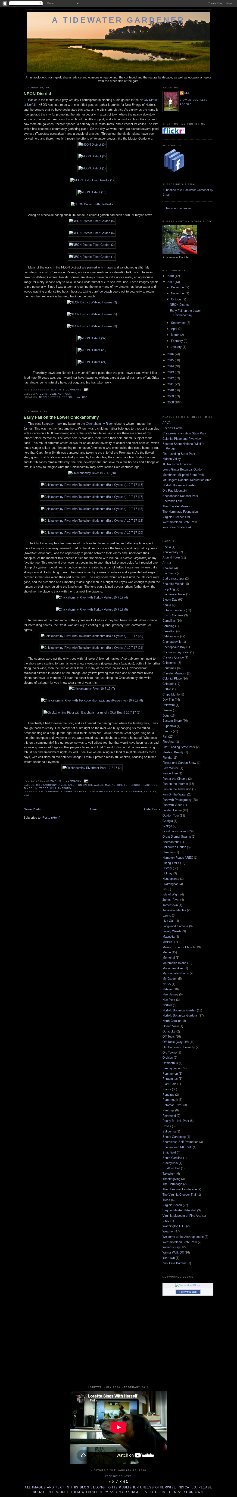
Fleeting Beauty (173, 752)
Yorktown (168, 1258)
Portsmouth (170, 1099)
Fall (71, 785)
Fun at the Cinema (174, 778)
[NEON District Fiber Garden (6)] (92, 233)
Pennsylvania (171, 1068)
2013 (171, 372)
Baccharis (169, 573)
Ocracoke (168, 1031)
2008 (171, 402)
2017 (171, 282)
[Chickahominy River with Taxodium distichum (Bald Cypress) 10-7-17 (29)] (92, 532)
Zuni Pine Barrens (174, 1263)
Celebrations (170, 636)
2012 (171, 378)
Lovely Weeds (171, 931)
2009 (171, 396)
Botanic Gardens (173, 610)
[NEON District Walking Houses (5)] (92, 314)
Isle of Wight (170, 894)
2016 (171, 354)
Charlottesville (171, 641)
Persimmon (170, 1073)
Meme (166, 952)
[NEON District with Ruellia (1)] (92, 180)
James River (170, 899)
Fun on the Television (176, 789)
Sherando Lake (172, 501)
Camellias (169, 620)
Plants (166, 1089)
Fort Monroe (170, 768)
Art (164, 562)
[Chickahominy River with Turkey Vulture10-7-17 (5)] (92, 609)
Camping (168, 626)
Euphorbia (169, 726)
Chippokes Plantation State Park (184, 433)
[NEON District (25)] (91, 350)
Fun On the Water (90, 785)
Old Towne (169, 1052)
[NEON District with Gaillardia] (92, 204)
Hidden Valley (171, 459)
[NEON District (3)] (92, 144)
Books (166, 605)
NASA (166, 984)
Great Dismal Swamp (176, 836)
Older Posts (152, 809)
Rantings (150, 785)
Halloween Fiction (174, 847)
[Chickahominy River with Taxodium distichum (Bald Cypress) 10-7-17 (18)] (92, 485)
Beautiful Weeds (173, 584)
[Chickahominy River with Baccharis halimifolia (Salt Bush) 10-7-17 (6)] (91, 712)
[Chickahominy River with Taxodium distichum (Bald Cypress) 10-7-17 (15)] (92, 509)
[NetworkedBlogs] (188, 1285)
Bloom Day (169, 599)
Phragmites (170, 1078)
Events (167, 731)
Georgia (167, 821)
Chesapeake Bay (173, 647)
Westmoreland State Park (179, 522)
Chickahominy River (99, 423)
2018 (171, 276)
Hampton (168, 852)
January (177, 347)
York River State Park (177, 527)
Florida (167, 757)
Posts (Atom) (51, 817)
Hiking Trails (170, 863)
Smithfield (169, 1152)
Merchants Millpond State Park (183, 475)
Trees (43, 788)
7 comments (72, 781)
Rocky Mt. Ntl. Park (175, 1121)
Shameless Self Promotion (180, 1142)
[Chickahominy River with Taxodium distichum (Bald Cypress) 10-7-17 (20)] (92, 636)
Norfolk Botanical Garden (179, 485)
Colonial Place (172, 678)
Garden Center (172, 810)
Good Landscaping (174, 831)
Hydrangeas (170, 884)
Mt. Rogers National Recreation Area (186, 480)
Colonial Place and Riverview (181, 438)
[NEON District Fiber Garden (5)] (92, 221)
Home (93, 809)
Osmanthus (170, 1063)
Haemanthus (170, 842)
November (178, 293)
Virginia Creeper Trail (176, 517)
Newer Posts (32, 809)
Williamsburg (60, 788)
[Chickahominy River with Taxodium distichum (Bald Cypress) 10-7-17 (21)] (92, 647)
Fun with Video (172, 805)
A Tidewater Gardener (118, 20)
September (179, 322)
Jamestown (170, 905)
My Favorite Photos (175, 973)
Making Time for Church (123, 785)
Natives (167, 989)
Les (187, 93)
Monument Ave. (173, 968)
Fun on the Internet (175, 784)
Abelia (166, 547)
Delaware (168, 705)
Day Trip (168, 699)
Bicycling (168, 589)
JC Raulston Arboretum (177, 464)
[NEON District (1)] (92, 168)
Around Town (46, 394)
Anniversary (170, 552)
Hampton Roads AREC (177, 857)
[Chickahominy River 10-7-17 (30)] (92, 473)
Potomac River (172, 1105)
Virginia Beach (172, 1205)
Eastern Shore (172, 720)
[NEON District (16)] (91, 192)
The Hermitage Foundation (180, 511)
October (177, 299)
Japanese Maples (174, 910)
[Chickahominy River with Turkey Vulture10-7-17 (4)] (92, 597)
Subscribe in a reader (176, 208)
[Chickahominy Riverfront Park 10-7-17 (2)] (92, 768)
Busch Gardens (172, 615)
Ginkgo (167, 826)
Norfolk (64, 394)
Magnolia (168, 936)
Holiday (167, 873)
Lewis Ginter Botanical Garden (182, 469)
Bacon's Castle (172, 428)
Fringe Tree (170, 773)
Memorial (168, 957)
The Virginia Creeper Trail (179, 1194)
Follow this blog (187, 1291)
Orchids (167, 1057)
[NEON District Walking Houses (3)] (92, 326)
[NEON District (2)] (92, 156)
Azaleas (167, 568)
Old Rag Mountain (174, 490)
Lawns (166, 915)
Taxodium (30, 788)
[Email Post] (85, 389)
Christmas (169, 668)
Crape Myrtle (171, 694)
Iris (164, 889)
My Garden (169, 978)
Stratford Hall (171, 1168)
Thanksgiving (171, 1179)
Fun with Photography (177, 800)
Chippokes (169, 662)
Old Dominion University (178, 1047)
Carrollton (168, 631)
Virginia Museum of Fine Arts (181, 1215)
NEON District (37, 93)
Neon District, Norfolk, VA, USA (63, 397)
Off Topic (168, 1036)
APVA (166, 422)
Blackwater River (173, 594)
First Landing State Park (178, 453)
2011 (171, 384)
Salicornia (169, 1131)
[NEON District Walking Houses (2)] (92, 302)
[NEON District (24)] (91, 362)
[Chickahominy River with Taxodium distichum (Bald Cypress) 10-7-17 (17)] (92, 497)
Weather (168, 1231)
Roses (166, 1126)
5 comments (72, 389)
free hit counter (118, 1476)
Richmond (169, 1115)
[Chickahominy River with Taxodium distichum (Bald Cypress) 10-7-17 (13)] (92, 520)
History (167, 868)
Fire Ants (168, 741)
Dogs (165, 715)
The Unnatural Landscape (179, 1189)
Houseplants (170, 878)
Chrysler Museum (174, 673)
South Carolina (172, 1158)
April (174, 329)
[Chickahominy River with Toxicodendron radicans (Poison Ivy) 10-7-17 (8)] (92, 700)
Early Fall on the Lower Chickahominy (61, 417)
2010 (171, 390)
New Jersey (170, 994)
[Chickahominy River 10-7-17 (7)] (92, 688)
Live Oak (168, 921)
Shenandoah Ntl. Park (177, 1147)
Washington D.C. (173, 1226)
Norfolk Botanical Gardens (180, 1015)
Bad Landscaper (173, 578)
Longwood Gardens (175, 926)
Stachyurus (170, 1163)
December (178, 287)
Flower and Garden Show (179, 762)
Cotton (166, 689)
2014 (171, 366)
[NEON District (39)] (91, 338)
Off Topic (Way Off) (175, 1042)
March (175, 335)
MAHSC (167, 942)
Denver (167, 710)
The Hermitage (172, 1184)
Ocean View (170, 1026)
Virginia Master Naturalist (179, 1210)
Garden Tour (170, 815)
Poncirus (168, 1094)
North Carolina (171, 1021)
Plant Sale (169, 1084)
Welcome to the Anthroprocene (183, 1236)
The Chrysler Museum (177, 506)
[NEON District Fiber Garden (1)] (92, 257)
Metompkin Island (174, 963)
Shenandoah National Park (180, 496)
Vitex (165, 1221)
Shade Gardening (174, 1136)
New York (168, 999)
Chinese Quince (173, 657)
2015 (171, 360)
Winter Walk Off (173, 1252)
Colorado (168, 684)
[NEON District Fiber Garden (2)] (92, 244)
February (177, 341)
